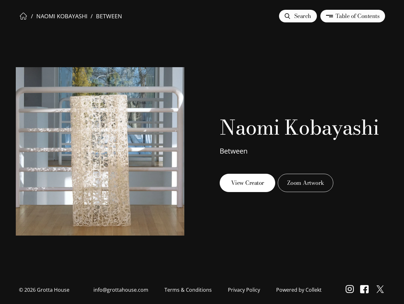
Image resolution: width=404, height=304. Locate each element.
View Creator (247, 182)
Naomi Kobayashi (61, 16)
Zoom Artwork (305, 182)
